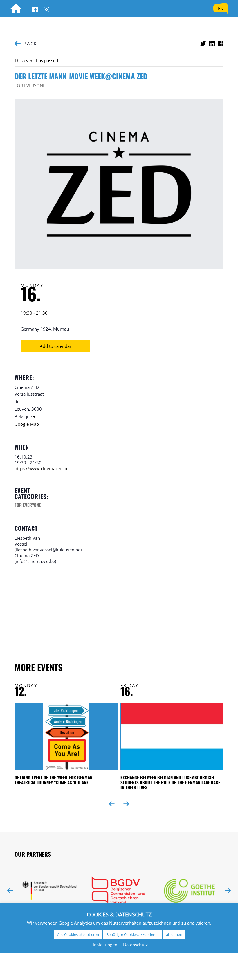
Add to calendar (55, 346)
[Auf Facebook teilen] (220, 43)
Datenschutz (135, 944)
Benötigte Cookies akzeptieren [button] (132, 934)
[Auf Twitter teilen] (203, 43)
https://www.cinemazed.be (41, 468)
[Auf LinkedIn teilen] (212, 43)
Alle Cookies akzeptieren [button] (78, 934)
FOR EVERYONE (30, 86)
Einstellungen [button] (104, 944)
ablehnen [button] (174, 934)
